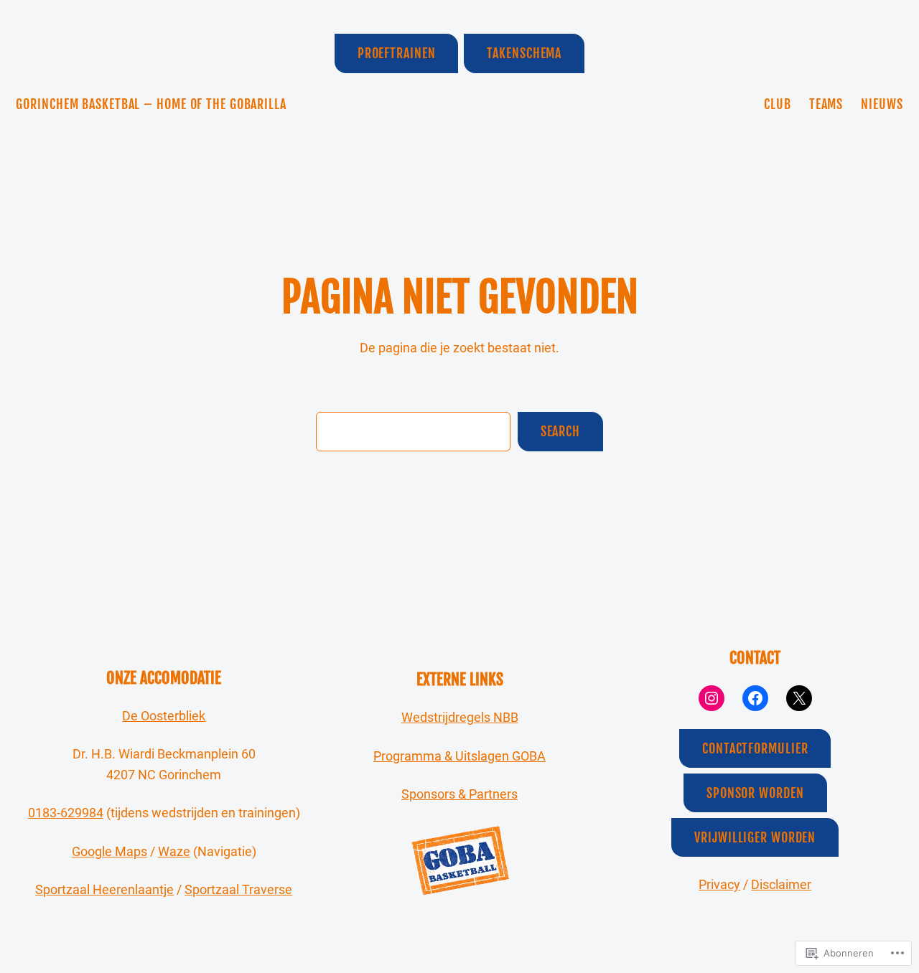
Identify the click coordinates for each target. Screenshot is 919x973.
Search (560, 431)
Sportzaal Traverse (238, 889)
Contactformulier (755, 748)
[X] (799, 698)
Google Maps (109, 851)
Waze (174, 851)
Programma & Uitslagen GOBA (459, 755)
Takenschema (524, 53)
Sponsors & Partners (459, 794)
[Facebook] (755, 698)
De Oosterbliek (163, 715)
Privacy (719, 884)
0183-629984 (65, 812)
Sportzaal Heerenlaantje (104, 889)
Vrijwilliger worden (755, 837)
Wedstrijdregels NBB (459, 717)
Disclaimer (781, 884)
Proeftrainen (397, 53)
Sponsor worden (755, 793)
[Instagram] (711, 698)
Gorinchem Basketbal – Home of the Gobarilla (151, 104)
